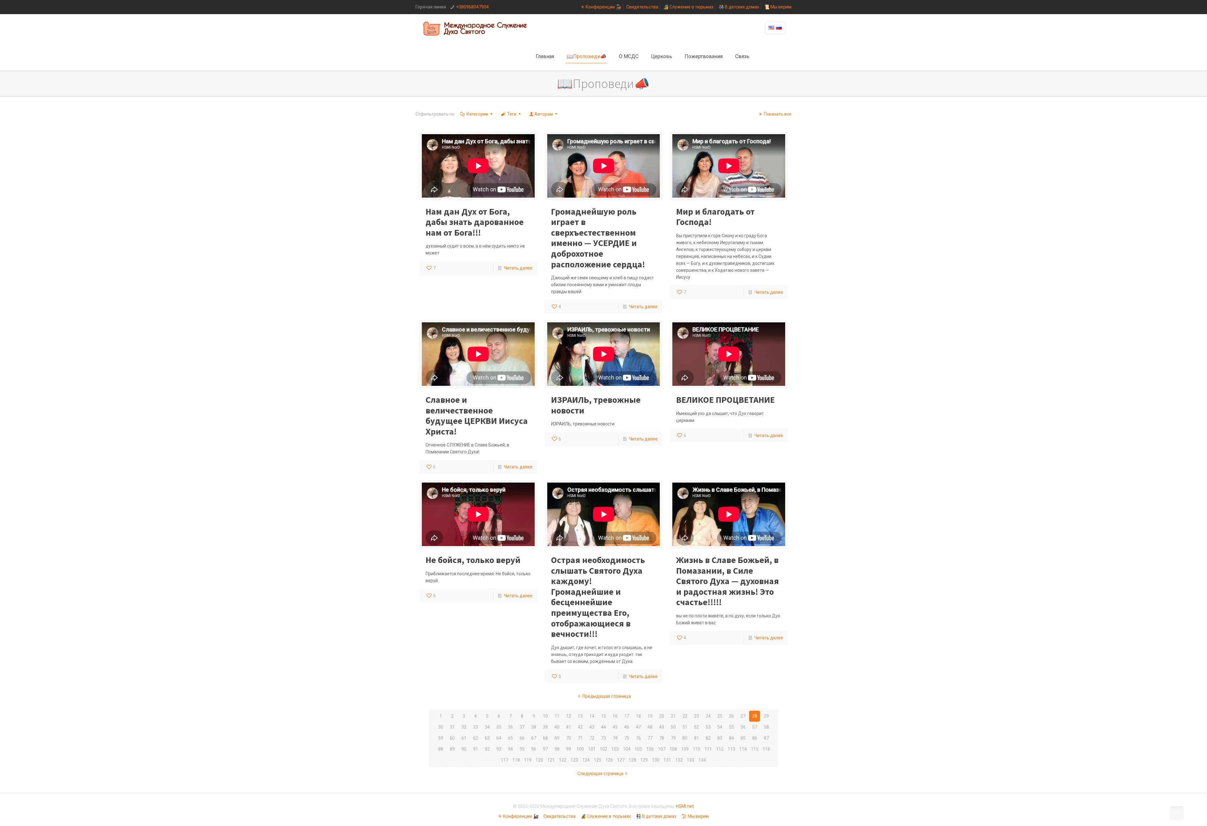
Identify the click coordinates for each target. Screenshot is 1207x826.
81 (696, 738)
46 (626, 727)
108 (673, 749)
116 (766, 749)
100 (580, 749)
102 (603, 749)
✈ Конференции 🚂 (601, 6)
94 (510, 749)
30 (440, 727)
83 (719, 738)
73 (603, 738)
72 (591, 738)
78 (661, 738)
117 (504, 760)
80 (684, 738)
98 (556, 749)
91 (475, 749)
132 (679, 760)
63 (487, 738)
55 (731, 727)
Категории (477, 114)
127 (621, 760)
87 (766, 738)
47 (638, 727)
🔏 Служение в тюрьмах (688, 6)
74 (615, 738)
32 (463, 727)
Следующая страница (600, 773)
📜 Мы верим (777, 6)
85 (743, 738)
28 (754, 716)
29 (766, 716)
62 (475, 738)
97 (545, 749)
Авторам (543, 114)
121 (551, 760)
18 (638, 716)
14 (591, 716)
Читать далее (518, 268)
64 (498, 738)
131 (667, 760)
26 (731, 716)
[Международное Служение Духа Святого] (475, 28)
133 (690, 760)
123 (574, 760)
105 (638, 749)
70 (568, 738)
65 (510, 738)
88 (440, 749)
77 (650, 738)
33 (475, 727)
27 (743, 716)
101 (592, 749)
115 (754, 749)
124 (586, 760)
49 (661, 727)
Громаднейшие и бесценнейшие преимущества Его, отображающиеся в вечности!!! (598, 596)
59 (440, 738)
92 (487, 749)
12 (568, 716)
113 (731, 749)
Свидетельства (642, 6)
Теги (511, 114)
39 (545, 727)
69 (556, 738)
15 (603, 716)
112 (720, 749)
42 (580, 727)
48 (650, 727)
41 (568, 727)
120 (539, 760)
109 (685, 749)
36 (510, 727)
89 (452, 749)
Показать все (777, 114)
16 (615, 716)
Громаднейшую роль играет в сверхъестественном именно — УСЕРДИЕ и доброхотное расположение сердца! (598, 238)
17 (626, 716)
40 (556, 727)
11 (556, 716)
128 (632, 760)
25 (719, 716)
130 (655, 760)
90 (463, 749)
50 (673, 727)
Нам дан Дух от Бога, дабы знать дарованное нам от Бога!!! (475, 222)
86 (754, 738)
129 (644, 760)
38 (533, 727)
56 (743, 727)
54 (719, 727)
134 (702, 760)
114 (743, 749)
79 (673, 738)
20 (661, 716)
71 (580, 738)
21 (673, 716)
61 (463, 738)
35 (498, 727)
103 (615, 749)
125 (597, 760)
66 (522, 738)
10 (545, 716)
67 (533, 738)
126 (609, 760)
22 (684, 716)
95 (522, 749)
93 (498, 749)
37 (522, 727)
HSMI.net (685, 806)
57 (754, 727)
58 (766, 727)
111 (708, 749)
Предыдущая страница (606, 696)
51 (684, 727)
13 (580, 716)
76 (638, 738)
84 (731, 738)
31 (452, 727)
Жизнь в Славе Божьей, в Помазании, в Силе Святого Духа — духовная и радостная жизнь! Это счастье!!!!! (727, 581)
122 (562, 760)
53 (708, 727)
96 (533, 749)
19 (650, 716)
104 (627, 749)
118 (516, 760)
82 (708, 738)
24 (708, 716)
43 (591, 727)
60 (452, 738)
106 (650, 749)
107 (661, 749)
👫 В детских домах (739, 6)
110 (696, 749)
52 (696, 727)
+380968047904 (472, 6)
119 (528, 760)
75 (626, 738)
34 (487, 727)
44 (603, 727)
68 (545, 738)
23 (696, 716)
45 (615, 727)
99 (568, 749)
